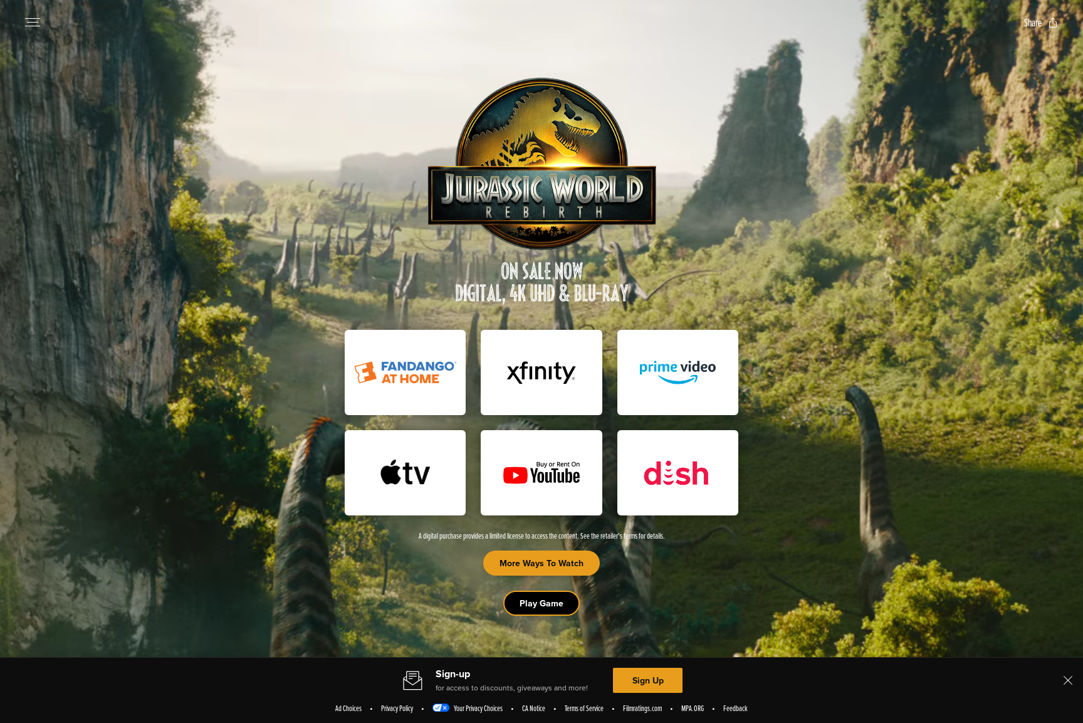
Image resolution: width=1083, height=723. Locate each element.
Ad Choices (348, 708)
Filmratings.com (642, 708)
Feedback (735, 708)
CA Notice (533, 708)
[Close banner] (1068, 680)
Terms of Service (584, 708)
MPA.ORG (692, 708)
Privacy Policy (397, 708)
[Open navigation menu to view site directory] (32, 22)
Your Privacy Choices (478, 708)
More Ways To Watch (541, 563)
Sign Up (648, 680)
